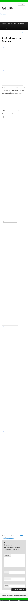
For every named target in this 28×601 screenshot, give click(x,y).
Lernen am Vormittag (12, 23)
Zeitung (19, 44)
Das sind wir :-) (14, 25)
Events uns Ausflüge (6, 25)
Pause (10, 537)
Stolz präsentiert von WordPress (20, 595)
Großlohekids (7, 8)
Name (6, 572)
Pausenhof (14, 537)
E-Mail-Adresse (8, 578)
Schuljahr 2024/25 (19, 535)
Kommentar (7, 555)
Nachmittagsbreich (21, 23)
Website (6, 585)
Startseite (4, 23)
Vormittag (19, 537)
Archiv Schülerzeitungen (6, 28)
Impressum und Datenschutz (7, 595)
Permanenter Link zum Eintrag (8, 538)
